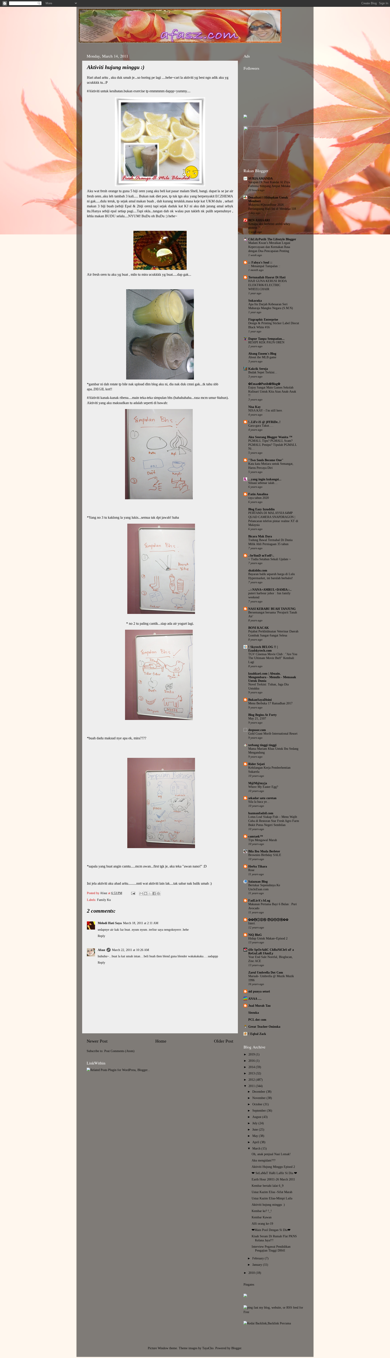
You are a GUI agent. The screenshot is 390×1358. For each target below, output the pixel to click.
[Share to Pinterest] (158, 893)
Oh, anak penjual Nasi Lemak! (271, 1154)
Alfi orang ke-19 (262, 1223)
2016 (252, 1060)
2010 (252, 1273)
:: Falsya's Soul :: (260, 262)
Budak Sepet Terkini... (262, 372)
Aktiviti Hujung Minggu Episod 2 (273, 1166)
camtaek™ (255, 836)
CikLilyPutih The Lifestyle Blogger (272, 239)
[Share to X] (150, 893)
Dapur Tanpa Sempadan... (266, 338)
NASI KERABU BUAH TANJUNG (272, 609)
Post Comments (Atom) (119, 1051)
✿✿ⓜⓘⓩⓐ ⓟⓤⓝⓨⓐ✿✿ (268, 919)
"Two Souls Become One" (265, 460)
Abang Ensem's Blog (262, 353)
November (259, 1098)
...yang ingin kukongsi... (264, 479)
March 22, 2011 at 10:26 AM (130, 950)
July (255, 1123)
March (256, 1148)
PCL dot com (257, 1019)
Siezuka (253, 1012)
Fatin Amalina (258, 494)
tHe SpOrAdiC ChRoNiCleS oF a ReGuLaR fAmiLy (271, 951)
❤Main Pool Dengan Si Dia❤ (271, 1230)
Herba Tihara (257, 866)
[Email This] (141, 893)
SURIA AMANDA (260, 178)
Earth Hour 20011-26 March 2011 (273, 1179)
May (255, 1136)
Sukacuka (255, 300)
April (256, 1142)
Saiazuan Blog (258, 881)
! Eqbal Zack (257, 1034)
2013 (252, 1073)
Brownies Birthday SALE (264, 855)
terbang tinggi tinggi (262, 745)
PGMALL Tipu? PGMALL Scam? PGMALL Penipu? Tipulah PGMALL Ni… (272, 445)
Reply (101, 936)
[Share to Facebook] (154, 893)
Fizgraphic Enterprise (263, 319)
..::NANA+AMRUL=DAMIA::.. (270, 589)
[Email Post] (133, 893)
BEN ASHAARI (259, 220)
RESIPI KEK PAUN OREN (266, 342)
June (255, 1129)
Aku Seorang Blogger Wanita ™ (270, 437)
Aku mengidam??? (263, 1160)
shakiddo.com (257, 570)
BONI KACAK (258, 627)
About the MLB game (262, 357)
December (259, 1091)
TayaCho (208, 1348)
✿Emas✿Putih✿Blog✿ (264, 384)
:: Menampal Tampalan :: (264, 266)
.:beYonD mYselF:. (261, 555)
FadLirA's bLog (259, 900)
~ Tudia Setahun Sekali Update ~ (269, 559)
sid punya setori (259, 991)
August (257, 1117)
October (257, 1104)
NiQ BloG (255, 935)
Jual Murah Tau (259, 1005)
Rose (251, 870)
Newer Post (97, 1041)
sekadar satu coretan (262, 798)
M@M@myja (257, 783)
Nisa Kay (254, 407)
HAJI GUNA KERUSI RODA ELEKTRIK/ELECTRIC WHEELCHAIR (267, 285)
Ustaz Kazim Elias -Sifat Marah (272, 1192)
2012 (252, 1079)
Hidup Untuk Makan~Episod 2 (268, 938)
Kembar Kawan (262, 1217)
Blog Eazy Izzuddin (261, 509)
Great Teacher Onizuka (264, 1026)
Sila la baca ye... (258, 801)
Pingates (249, 1284)
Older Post (223, 1041)
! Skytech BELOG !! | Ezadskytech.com (263, 648)
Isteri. (252, 923)
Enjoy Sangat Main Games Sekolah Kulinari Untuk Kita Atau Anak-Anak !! (272, 391)
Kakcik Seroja (258, 368)
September (259, 1110)
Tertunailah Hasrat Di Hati (267, 277)
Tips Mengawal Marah (262, 840)
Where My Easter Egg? (263, 787)
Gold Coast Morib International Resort (272, 733)
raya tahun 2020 (258, 498)
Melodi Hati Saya (110, 923)
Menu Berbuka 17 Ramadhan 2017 (270, 703)
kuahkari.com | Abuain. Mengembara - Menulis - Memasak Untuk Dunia (272, 677)
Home (160, 1041)
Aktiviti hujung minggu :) (268, 1204)
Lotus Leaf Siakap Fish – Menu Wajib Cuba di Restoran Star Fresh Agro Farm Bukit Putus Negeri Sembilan (273, 821)
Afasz (104, 893)
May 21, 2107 (257, 718)
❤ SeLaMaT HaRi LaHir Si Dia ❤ (274, 1173)
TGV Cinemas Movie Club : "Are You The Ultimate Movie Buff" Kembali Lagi (272, 658)
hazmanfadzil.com (260, 813)
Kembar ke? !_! (262, 1211)
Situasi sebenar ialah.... (263, 483)
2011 (252, 1086)
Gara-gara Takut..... (261, 425)
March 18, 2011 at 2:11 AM (140, 923)
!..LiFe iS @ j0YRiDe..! (264, 422)
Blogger (236, 1348)
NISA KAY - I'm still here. (265, 410)
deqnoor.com (257, 730)
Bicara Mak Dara (260, 536)
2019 (252, 1054)
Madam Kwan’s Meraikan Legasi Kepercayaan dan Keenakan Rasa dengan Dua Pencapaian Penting (269, 247)
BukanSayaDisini (260, 699)
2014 (252, 1067)
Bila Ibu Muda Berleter (264, 851)
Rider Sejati (256, 764)
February (258, 1258)
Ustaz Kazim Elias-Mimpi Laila (272, 1198)
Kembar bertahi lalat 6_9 (267, 1185)
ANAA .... (255, 998)
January (257, 1264)
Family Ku (104, 900)
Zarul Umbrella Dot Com (265, 972)
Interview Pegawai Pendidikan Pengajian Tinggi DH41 (271, 1248)
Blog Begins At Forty (262, 715)
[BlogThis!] (145, 893)
